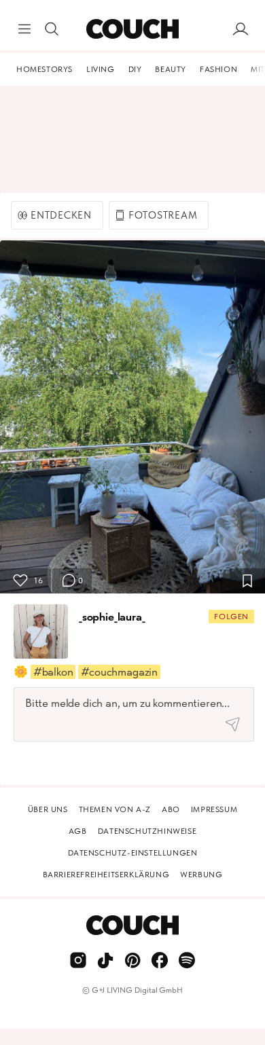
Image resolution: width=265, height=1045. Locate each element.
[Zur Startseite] (132, 29)
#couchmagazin (119, 671)
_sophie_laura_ (112, 616)
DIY (135, 69)
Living (100, 69)
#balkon (53, 671)
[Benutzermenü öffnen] (240, 29)
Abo (171, 809)
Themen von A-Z (115, 809)
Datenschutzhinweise (147, 831)
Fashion (218, 69)
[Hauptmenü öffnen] (24, 29)
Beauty (170, 69)
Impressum (214, 809)
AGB (78, 831)
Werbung (201, 874)
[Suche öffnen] (51, 29)
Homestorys (44, 69)
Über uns (48, 809)
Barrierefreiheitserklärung (106, 874)
